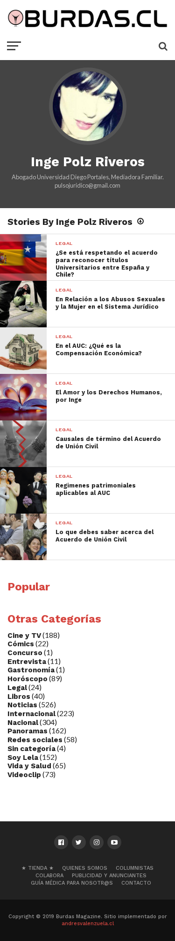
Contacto (136, 883)
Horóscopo (27, 679)
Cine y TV (24, 635)
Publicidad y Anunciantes (109, 876)
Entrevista (26, 661)
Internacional (31, 714)
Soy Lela (22, 757)
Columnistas (135, 868)
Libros (18, 696)
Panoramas (27, 731)
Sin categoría (31, 749)
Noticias (22, 705)
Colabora (49, 876)
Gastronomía (31, 670)
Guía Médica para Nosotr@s (72, 883)
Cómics (20, 644)
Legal (17, 688)
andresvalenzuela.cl (88, 924)
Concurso (24, 653)
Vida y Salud (29, 766)
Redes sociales (35, 740)
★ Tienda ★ (37, 868)
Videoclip (24, 775)
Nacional (22, 722)
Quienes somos (84, 868)
